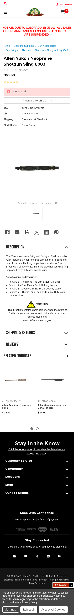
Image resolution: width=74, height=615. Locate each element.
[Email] (17, 232)
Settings (10, 609)
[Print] (26, 232)
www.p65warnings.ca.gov (37, 320)
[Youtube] (26, 556)
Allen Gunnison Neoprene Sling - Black (52, 406)
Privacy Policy (47, 579)
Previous (61, 356)
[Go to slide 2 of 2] (37, 428)
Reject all (29, 609)
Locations (12, 476)
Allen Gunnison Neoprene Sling (16, 406)
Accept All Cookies (53, 609)
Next (67, 356)
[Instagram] (48, 556)
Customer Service (18, 460)
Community (14, 468)
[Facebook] (7, 232)
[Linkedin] (46, 232)
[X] (36, 232)
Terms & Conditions (26, 579)
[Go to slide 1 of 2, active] (31, 428)
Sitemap (8, 579)
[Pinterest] (56, 232)
